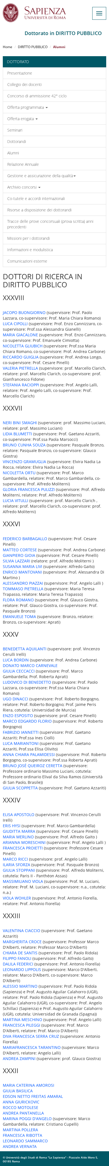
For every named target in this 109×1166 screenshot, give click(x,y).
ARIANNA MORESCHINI (24, 842)
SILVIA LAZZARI (16, 561)
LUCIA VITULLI (15, 500)
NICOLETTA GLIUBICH (22, 346)
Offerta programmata (26, 107)
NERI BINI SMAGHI (20, 422)
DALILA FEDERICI (18, 964)
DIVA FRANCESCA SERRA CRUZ (31, 1036)
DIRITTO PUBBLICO (33, 47)
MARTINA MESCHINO (22, 1019)
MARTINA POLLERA (20, 1129)
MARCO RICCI (15, 859)
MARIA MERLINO (18, 836)
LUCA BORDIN (16, 660)
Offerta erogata (21, 118)
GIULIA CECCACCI (19, 671)
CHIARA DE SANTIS (20, 952)
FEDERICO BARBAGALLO (25, 538)
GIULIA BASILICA (18, 1090)
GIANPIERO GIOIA (19, 555)
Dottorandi (16, 141)
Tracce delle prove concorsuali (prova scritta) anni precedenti (50, 224)
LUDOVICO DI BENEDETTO (27, 682)
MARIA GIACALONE (20, 334)
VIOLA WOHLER (17, 898)
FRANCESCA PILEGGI (21, 1025)
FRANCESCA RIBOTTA (22, 1135)
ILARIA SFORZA (16, 864)
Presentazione (19, 73)
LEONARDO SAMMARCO (25, 1140)
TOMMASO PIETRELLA (23, 588)
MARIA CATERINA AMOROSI (28, 1085)
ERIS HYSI (11, 825)
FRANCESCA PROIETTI (23, 848)
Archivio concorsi (22, 187)
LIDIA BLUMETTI (17, 433)
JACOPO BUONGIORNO (24, 312)
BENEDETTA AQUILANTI (24, 648)
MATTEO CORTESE (20, 549)
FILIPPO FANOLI (17, 958)
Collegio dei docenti (24, 84)
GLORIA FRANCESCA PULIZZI (29, 489)
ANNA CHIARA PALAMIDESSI (29, 754)
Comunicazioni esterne (27, 261)
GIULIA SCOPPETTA (20, 787)
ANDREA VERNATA (20, 1146)
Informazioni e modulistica (30, 249)
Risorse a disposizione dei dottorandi (39, 210)
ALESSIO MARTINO (20, 986)
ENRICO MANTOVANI (22, 572)
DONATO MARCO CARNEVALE (30, 665)
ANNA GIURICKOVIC (21, 1102)
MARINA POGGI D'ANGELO (27, 1118)
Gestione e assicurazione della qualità (40, 175)
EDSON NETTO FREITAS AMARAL (33, 1096)
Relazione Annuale (23, 164)
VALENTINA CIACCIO (21, 930)
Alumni (13, 152)
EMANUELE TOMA (19, 616)
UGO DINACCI (15, 698)
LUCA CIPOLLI (15, 323)
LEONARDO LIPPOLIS (22, 969)
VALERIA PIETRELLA (20, 368)
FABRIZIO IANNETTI (21, 732)
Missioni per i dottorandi (28, 238)
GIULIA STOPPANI (19, 870)
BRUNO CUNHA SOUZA (24, 445)
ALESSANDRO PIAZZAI (23, 583)
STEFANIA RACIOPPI (21, 384)
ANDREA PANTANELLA (23, 1113)
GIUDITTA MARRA (19, 831)
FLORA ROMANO (18, 599)
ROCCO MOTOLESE (20, 1107)
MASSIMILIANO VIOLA (23, 881)
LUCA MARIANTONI (21, 743)
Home (7, 47)
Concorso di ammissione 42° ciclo (37, 95)
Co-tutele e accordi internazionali (36, 198)
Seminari (14, 130)
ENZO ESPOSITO (18, 715)
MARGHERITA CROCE (22, 941)
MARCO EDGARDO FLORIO (27, 721)
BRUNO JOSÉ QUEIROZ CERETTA (32, 765)
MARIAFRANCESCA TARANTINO (32, 1047)
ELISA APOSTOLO (18, 814)
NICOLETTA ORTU (19, 472)
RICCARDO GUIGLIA (21, 357)
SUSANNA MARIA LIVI (22, 566)
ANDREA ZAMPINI (19, 1058)
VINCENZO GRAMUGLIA (24, 461)
